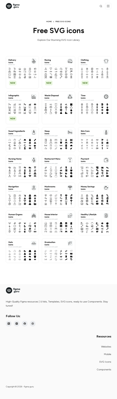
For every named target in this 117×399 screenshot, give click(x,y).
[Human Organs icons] (22, 223)
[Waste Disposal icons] (58, 104)
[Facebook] (25, 324)
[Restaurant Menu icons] (58, 167)
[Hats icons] (22, 250)
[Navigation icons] (22, 195)
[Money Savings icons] (94, 195)
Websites (106, 346)
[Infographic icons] (22, 104)
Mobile (107, 354)
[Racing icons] (58, 68)
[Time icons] (94, 104)
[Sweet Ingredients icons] (22, 139)
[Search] (101, 6)
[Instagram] (17, 324)
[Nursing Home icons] (22, 167)
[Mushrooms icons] (58, 195)
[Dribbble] (33, 324)
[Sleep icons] (58, 139)
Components (104, 369)
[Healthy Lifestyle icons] (94, 223)
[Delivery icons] (22, 68)
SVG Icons (105, 361)
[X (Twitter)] (9, 324)
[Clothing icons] (94, 68)
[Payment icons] (94, 167)
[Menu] (108, 6)
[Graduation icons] (58, 250)
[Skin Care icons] (94, 139)
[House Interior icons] (58, 223)
